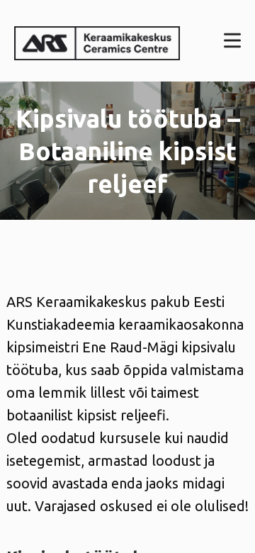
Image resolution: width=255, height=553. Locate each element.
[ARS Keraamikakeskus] (97, 41)
